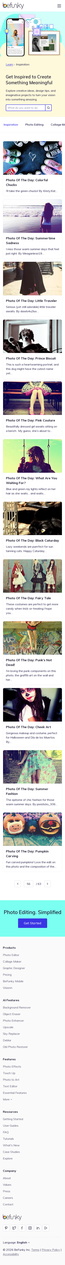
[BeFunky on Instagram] (30, 1228)
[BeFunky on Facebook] (22, 1228)
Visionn (7, 988)
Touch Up (9, 1073)
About (7, 1178)
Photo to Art (11, 1079)
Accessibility (11, 1254)
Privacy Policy (51, 1250)
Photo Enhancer (13, 1020)
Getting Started (13, 1119)
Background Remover (17, 1007)
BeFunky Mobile (13, 981)
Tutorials (8, 1138)
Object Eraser (11, 1014)
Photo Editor (11, 955)
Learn (9, 64)
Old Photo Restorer (15, 1047)
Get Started (32, 923)
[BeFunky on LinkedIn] (38, 1228)
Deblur (7, 1040)
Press (6, 1191)
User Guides (10, 1125)
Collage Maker (12, 961)
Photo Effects (12, 1066)
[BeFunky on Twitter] (14, 1228)
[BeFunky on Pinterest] (6, 1228)
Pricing (7, 974)
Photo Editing (34, 124)
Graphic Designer (14, 968)
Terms (35, 1250)
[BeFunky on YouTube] (46, 1228)
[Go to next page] (47, 884)
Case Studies (11, 1152)
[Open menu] (59, 6)
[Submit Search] (48, 107)
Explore (8, 1158)
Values (7, 1184)
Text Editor (10, 1086)
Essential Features (15, 1093)
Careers (8, 1198)
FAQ (6, 1132)
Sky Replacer (11, 1033)
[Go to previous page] (17, 884)
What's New (11, 1145)
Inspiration (11, 124)
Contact (8, 1204)
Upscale (8, 1027)
